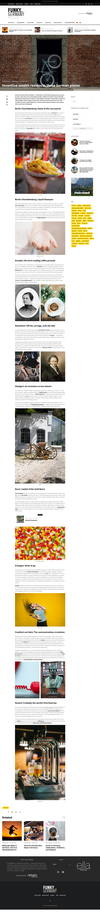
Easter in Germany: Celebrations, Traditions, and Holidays (85, 30)
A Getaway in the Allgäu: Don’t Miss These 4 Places (86, 160)
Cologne (81, 215)
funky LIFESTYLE (58, 22)
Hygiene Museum (41, 217)
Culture (74, 218)
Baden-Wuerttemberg (78, 208)
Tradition (74, 243)
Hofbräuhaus (41, 721)
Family (89, 218)
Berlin (55, 114)
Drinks (80, 218)
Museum (74, 230)
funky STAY (39, 22)
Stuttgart (27, 396)
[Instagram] (86, 4)
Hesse (84, 220)
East (85, 218)
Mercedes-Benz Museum (37, 404)
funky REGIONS (20, 22)
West (87, 243)
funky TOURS (30, 22)
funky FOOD (48, 22)
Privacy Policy (19, 4)
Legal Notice (11, 4)
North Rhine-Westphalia (78, 233)
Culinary (87, 215)
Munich (19, 721)
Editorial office (6, 81)
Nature (80, 230)
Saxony (74, 238)
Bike (85, 210)
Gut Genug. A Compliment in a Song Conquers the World (86, 151)
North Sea (89, 233)
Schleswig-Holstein (83, 238)
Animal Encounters (31, 520)
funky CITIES (11, 22)
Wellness (81, 243)
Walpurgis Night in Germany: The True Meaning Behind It (20, 30)
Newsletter (37, 4)
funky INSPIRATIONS (70, 22)
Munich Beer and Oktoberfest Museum (42, 723)
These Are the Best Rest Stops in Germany (52, 30)
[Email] (7, 104)
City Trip (74, 215)
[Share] (7, 96)
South (91, 238)
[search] (92, 101)
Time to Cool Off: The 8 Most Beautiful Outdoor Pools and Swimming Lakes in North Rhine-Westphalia (86, 170)
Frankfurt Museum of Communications (33, 659)
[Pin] (7, 99)
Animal (79, 205)
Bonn (16, 495)
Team (31, 4)
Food (73, 220)
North (85, 230)
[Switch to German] (77, 23)
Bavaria (74, 210)
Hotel (79, 223)
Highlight (6, 807)
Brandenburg (75, 213)
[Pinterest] (89, 4)
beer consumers (49, 707)
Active (74, 205)
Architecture (86, 205)
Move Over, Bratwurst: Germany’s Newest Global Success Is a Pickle (86, 142)
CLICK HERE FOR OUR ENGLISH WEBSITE (50, 1)
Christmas (90, 213)
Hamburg (79, 220)
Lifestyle (84, 223)
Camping (83, 213)
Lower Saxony (76, 225)
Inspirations (12, 28)
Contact (27, 4)
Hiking (74, 223)
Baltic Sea (88, 208)
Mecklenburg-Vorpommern (79, 228)
